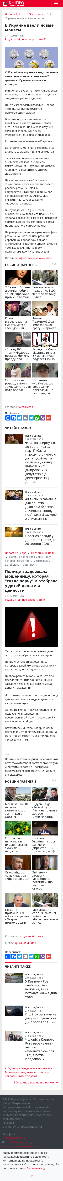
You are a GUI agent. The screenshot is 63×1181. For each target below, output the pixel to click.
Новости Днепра (16, 553)
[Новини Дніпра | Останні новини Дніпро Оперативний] (13, 3)
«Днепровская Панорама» (35, 258)
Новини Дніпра (15, 14)
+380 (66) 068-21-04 (14, 1138)
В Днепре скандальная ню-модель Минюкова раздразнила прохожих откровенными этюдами (28, 1072)
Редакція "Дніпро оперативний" (25, 39)
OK (31, 1176)
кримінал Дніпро (25, 943)
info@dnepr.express (18, 1142)
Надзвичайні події (42, 553)
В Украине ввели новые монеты (35, 1082)
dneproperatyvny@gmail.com (20, 1146)
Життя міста (37, 14)
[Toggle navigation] (55, 3)
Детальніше (34, 1168)
